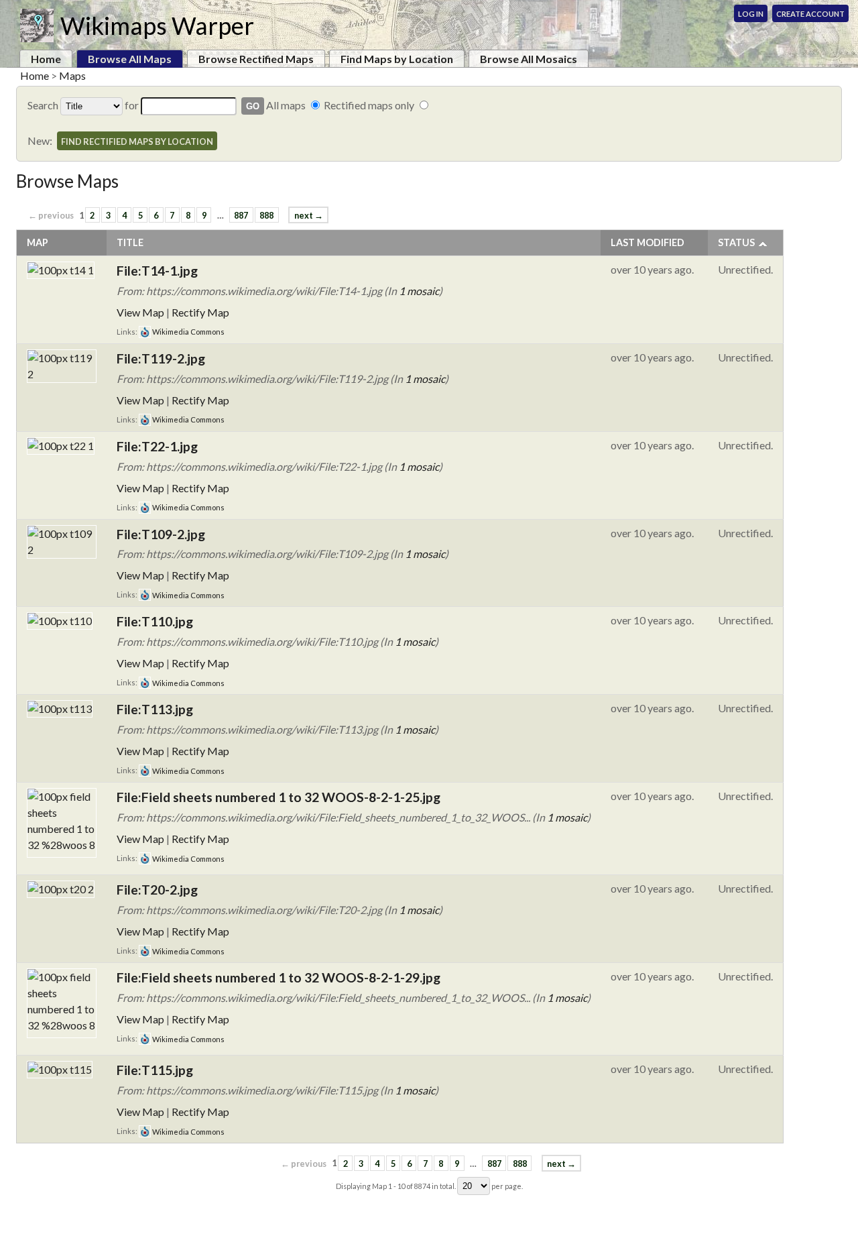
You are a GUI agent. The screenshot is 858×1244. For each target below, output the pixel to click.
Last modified (647, 242)
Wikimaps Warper (157, 25)
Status (736, 242)
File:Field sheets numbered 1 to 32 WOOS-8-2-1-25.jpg (278, 797)
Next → (308, 215)
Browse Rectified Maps (256, 58)
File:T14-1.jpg (157, 270)
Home (46, 58)
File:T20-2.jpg (157, 889)
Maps (72, 75)
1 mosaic (419, 290)
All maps (286, 105)
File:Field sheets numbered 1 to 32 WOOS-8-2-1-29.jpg (278, 977)
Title (130, 242)
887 (241, 215)
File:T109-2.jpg (161, 534)
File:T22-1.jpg (157, 446)
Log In (750, 13)
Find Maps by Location (397, 58)
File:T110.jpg (155, 621)
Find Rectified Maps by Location (137, 141)
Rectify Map (200, 312)
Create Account (810, 13)
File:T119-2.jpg (161, 358)
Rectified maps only (369, 105)
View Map (140, 312)
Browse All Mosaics (528, 58)
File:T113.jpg (155, 709)
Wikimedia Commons (188, 331)
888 (266, 215)
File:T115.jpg (155, 1070)
